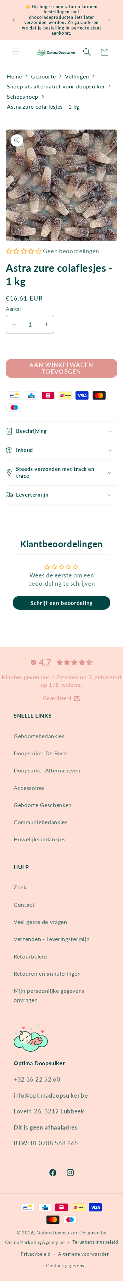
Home (14, 76)
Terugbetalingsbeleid (95, 1242)
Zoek (20, 887)
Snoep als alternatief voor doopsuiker (56, 86)
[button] (16, 52)
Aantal (13, 309)
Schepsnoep (22, 96)
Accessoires (29, 787)
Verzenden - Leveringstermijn (52, 939)
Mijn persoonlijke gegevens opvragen (49, 995)
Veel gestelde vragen (40, 921)
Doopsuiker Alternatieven (47, 770)
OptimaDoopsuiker (57, 1232)
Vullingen (77, 76)
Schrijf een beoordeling (61, 602)
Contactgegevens (65, 1265)
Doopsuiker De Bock (40, 753)
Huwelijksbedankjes (39, 839)
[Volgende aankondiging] (109, 19)
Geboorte (43, 76)
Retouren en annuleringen (47, 973)
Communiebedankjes (41, 822)
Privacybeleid (35, 1254)
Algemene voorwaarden (84, 1254)
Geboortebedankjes (39, 736)
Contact (24, 904)
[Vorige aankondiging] (13, 19)
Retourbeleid (30, 956)
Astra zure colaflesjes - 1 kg (43, 106)
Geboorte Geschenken (43, 805)
